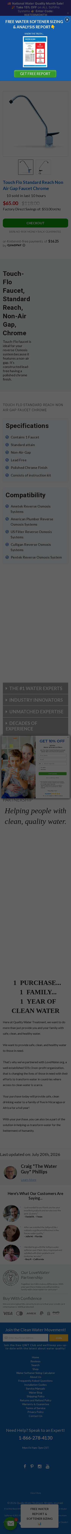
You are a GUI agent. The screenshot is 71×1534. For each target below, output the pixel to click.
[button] (67, 19)
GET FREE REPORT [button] (35, 73)
